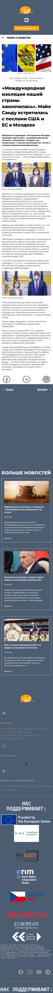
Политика (31, 81)
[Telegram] (48, 972)
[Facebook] (21, 972)
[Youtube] (39, 972)
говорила (18, 263)
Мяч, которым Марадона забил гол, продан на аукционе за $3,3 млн (22, 646)
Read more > (8, 538)
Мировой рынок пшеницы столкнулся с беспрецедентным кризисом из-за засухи (24, 509)
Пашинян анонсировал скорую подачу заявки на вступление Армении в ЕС (24, 578)
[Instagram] (30, 972)
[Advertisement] (26, 428)
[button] (27, 20)
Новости (20, 81)
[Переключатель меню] (26, 764)
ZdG (46, 154)
